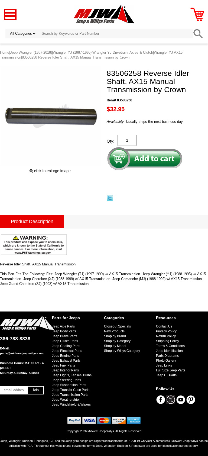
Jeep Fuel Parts (63, 365)
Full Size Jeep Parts (170, 370)
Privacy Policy (166, 331)
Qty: (110, 141)
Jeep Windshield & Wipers (71, 404)
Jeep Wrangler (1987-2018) (31, 52)
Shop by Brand (115, 336)
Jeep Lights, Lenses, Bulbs (72, 375)
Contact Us (164, 326)
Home (4, 52)
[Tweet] (110, 200)
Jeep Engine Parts (65, 356)
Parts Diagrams (167, 356)
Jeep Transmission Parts (70, 395)
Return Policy (166, 336)
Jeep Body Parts (64, 331)
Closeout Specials (117, 326)
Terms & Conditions (170, 346)
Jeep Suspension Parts (69, 385)
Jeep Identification (169, 351)
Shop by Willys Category (122, 351)
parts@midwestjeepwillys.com (22, 353)
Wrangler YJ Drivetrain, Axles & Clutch (122, 52)
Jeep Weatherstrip (65, 400)
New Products (114, 331)
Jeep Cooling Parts (66, 346)
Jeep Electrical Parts (67, 351)
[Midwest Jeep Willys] (104, 14)
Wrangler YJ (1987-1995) (72, 52)
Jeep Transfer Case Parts (70, 390)
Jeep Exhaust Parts (66, 360)
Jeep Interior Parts (65, 370)
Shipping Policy (167, 341)
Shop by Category (117, 341)
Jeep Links (164, 365)
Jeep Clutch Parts (65, 341)
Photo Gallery (166, 360)
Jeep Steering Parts (66, 380)
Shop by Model (115, 346)
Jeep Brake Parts (64, 336)
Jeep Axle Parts (63, 326)
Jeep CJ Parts (166, 375)
